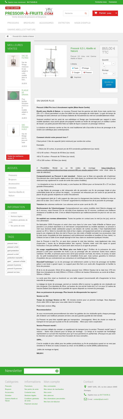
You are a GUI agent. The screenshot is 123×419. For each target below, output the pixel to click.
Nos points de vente (17, 226)
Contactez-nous (101, 2)
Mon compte (52, 381)
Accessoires (46, 23)
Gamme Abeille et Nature (21, 29)
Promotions (28, 386)
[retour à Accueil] (7, 36)
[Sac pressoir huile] (13, 130)
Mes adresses (49, 395)
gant (9, 261)
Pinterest (88, 72)
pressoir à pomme (14, 265)
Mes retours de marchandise (54, 389)
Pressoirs (13, 23)
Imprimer (77, 77)
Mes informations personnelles (54, 398)
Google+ (77, 72)
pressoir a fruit (12, 247)
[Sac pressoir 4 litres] (13, 61)
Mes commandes (50, 386)
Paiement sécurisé (31, 404)
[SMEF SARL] (32, 13)
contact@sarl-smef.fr (101, 399)
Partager (86, 68)
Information (16, 207)
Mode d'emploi (82, 23)
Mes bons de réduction (52, 402)
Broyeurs (29, 23)
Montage (105, 70)
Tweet (76, 68)
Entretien (64, 23)
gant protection (13, 251)
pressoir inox (12, 243)
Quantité (105, 60)
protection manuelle (14, 258)
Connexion (113, 2)
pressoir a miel (13, 254)
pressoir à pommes (14, 268)
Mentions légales (16, 216)
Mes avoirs (48, 392)
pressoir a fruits (19, 261)
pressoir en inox (13, 272)
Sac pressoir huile (26, 127)
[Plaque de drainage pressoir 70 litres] (13, 96)
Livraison (13, 213)
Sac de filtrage (25, 57)
